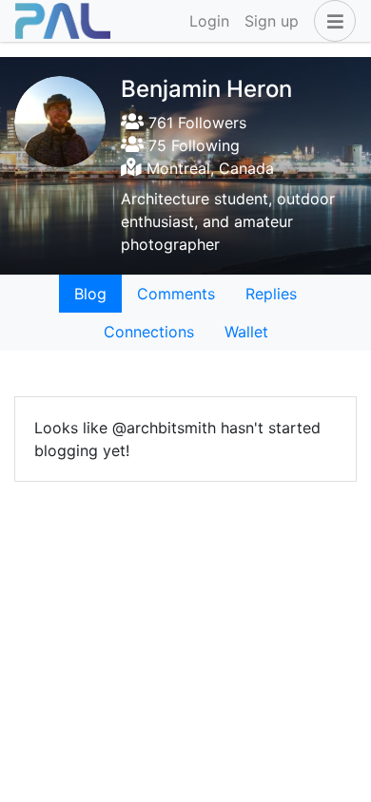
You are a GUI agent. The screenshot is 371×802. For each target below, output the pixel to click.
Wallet (246, 331)
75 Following (192, 145)
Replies (271, 293)
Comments (176, 293)
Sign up (271, 20)
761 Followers (195, 122)
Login (209, 20)
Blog (90, 293)
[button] (331, 21)
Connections (149, 331)
